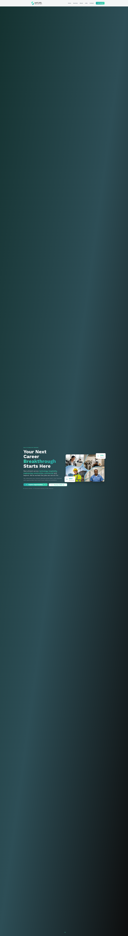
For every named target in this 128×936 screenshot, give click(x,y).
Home (69, 3)
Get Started (100, 3)
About (81, 3)
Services (75, 3)
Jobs (86, 3)
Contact (92, 3)
